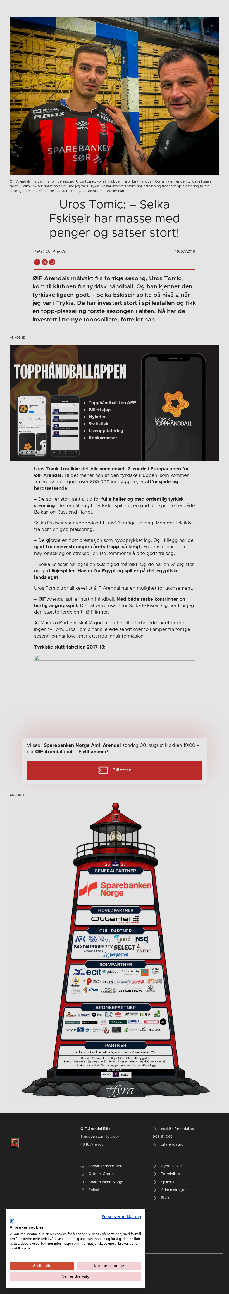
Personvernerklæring (121, 1216)
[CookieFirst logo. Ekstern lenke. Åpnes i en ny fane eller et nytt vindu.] (12, 1221)
